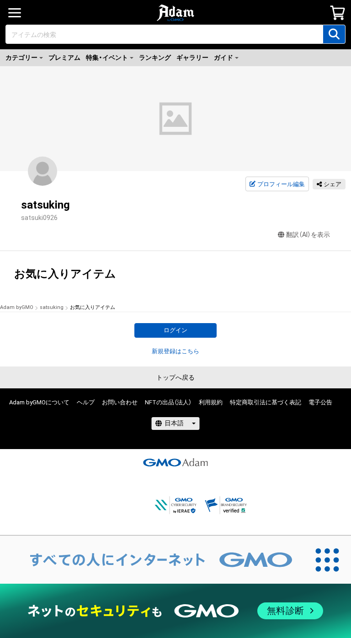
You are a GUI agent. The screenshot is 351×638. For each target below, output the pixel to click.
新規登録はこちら (175, 351)
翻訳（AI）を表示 (308, 234)
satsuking (52, 307)
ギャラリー (192, 57)
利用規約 (211, 402)
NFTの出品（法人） (168, 402)
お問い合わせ (120, 402)
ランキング (155, 57)
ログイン (175, 330)
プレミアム (64, 57)
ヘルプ (86, 402)
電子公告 (320, 402)
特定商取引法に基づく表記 (265, 402)
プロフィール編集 (281, 184)
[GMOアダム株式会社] (175, 462)
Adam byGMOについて (39, 402)
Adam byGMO (16, 307)
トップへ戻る (175, 377)
